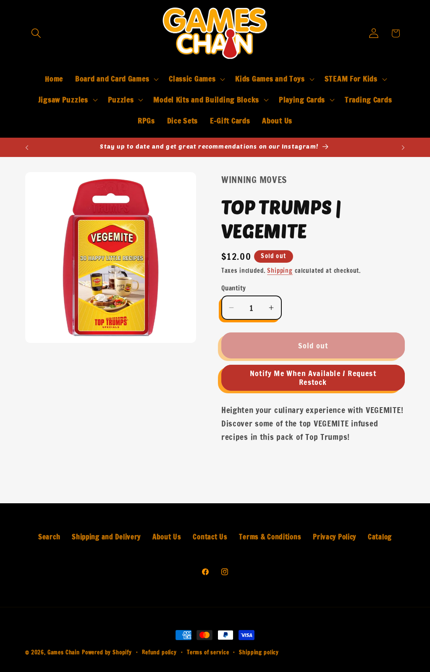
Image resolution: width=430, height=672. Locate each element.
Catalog (380, 537)
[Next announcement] (403, 147)
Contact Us (210, 537)
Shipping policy (259, 652)
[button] (36, 33)
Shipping (280, 270)
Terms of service (208, 652)
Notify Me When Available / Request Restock (313, 377)
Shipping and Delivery (106, 537)
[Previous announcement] (27, 147)
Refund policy (159, 652)
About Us (166, 537)
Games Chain (63, 652)
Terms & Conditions (270, 537)
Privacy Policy (334, 537)
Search (49, 537)
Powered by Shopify (107, 652)
